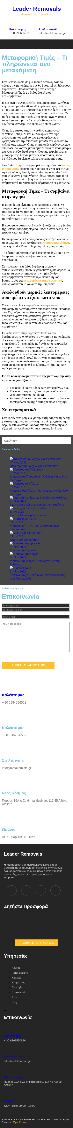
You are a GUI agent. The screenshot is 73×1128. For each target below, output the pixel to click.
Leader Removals (36, 8)
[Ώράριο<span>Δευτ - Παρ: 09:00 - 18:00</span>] (7, 1094)
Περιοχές (17, 987)
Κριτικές (16, 977)
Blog (14, 1002)
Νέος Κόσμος (33, 1081)
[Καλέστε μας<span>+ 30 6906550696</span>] (12, 22)
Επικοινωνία (19, 992)
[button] (18, 43)
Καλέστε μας (20, 31)
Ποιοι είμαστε (20, 972)
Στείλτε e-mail (52, 31)
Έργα (15, 997)
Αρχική (16, 967)
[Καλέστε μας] (7, 683)
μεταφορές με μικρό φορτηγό (42, 280)
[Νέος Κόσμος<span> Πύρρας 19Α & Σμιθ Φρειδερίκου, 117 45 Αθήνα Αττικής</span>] (7, 1070)
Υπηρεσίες (18, 982)
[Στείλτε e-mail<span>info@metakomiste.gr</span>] (42, 22)
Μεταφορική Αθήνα (55, 242)
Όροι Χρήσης (20, 1122)
